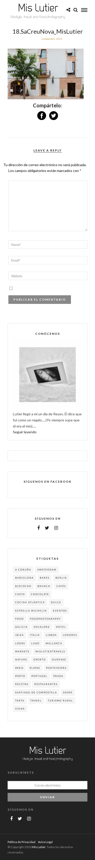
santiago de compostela (36, 692)
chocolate (40, 594)
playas (35, 668)
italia (35, 635)
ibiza (19, 635)
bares (44, 577)
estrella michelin (31, 610)
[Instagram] (56, 528)
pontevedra (56, 668)
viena (20, 708)
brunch (43, 586)
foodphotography (45, 618)
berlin (61, 577)
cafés (61, 586)
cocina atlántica (30, 602)
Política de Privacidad (21, 842)
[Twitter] (47, 528)
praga (58, 676)
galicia (21, 627)
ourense (59, 659)
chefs (20, 594)
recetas (21, 684)
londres (70, 635)
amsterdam (46, 569)
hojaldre (42, 627)
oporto (39, 659)
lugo (35, 643)
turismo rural (60, 700)
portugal (39, 676)
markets (22, 651)
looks (20, 643)
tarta (19, 700)
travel (36, 700)
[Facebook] (38, 528)
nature (21, 659)
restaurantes (46, 684)
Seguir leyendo (24, 432)
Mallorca (54, 643)
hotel (61, 627)
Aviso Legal (45, 842)
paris (19, 668)
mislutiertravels (50, 651)
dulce (56, 602)
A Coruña (23, 569)
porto (20, 676)
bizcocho (23, 586)
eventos (60, 610)
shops (67, 692)
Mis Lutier (38, 847)
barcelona (24, 577)
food (19, 618)
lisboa (51, 635)
